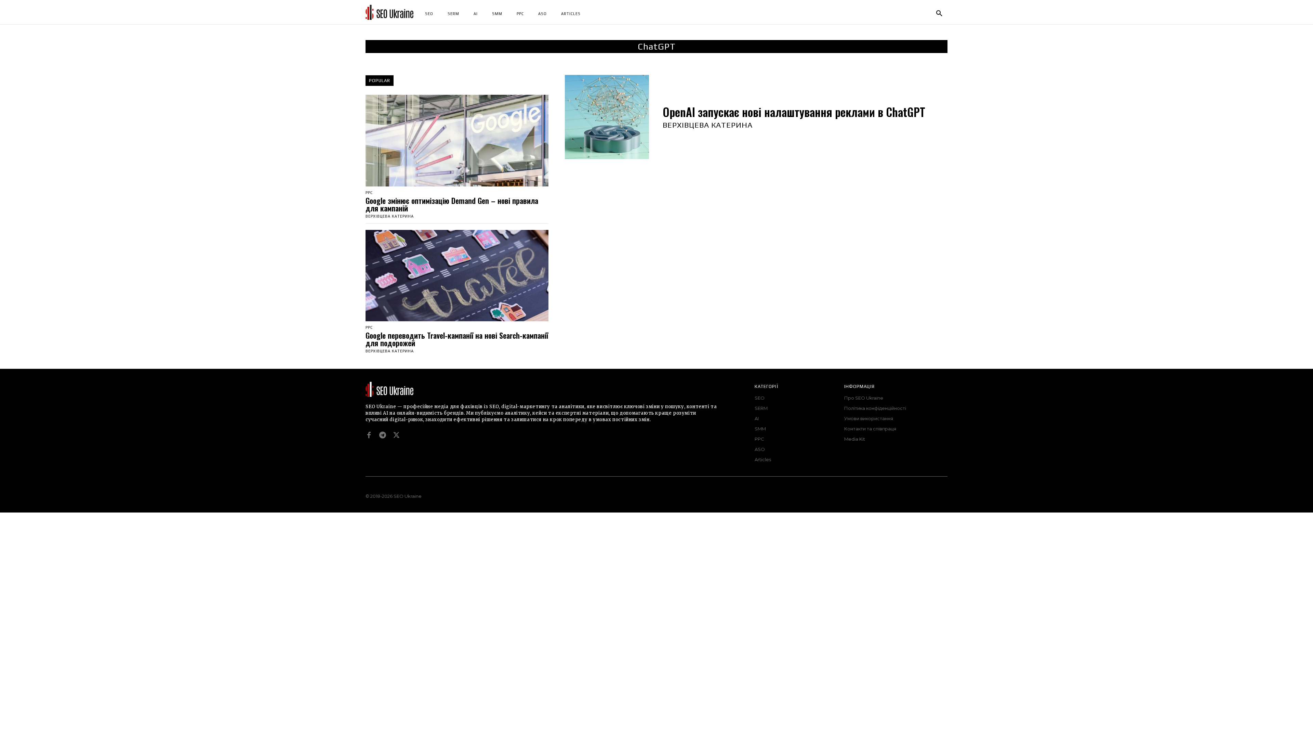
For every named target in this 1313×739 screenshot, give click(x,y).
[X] (396, 435)
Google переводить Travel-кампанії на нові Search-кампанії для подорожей (457, 339)
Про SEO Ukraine (863, 398)
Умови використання (868, 418)
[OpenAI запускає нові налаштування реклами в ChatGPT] (607, 117)
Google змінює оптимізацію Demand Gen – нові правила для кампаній (452, 204)
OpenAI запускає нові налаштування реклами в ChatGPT (794, 112)
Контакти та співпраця (870, 428)
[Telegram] (382, 435)
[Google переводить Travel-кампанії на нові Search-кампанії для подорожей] (457, 276)
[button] (939, 13)
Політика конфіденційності (875, 408)
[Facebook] (369, 435)
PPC (369, 193)
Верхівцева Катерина (390, 216)
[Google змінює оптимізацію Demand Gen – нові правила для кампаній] (457, 140)
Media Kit (854, 439)
